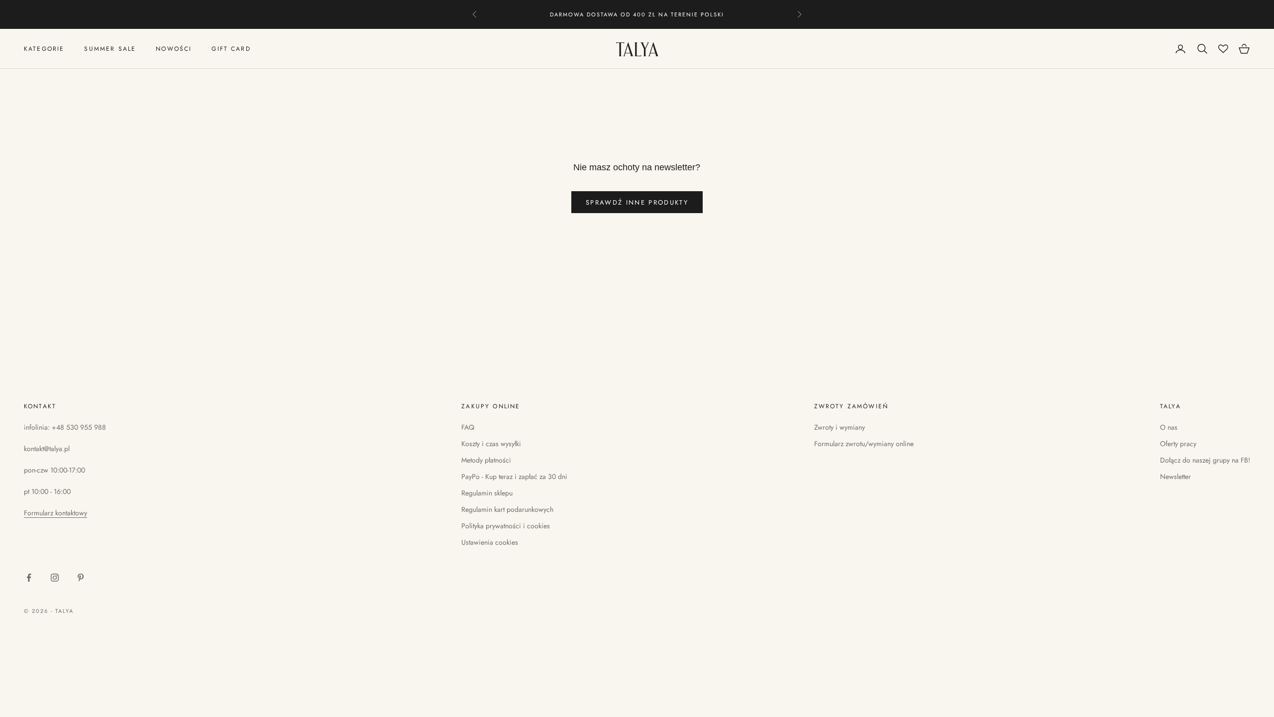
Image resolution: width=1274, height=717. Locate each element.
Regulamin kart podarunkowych (507, 509)
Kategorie (44, 48)
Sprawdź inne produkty (637, 202)
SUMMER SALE (110, 48)
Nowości (174, 48)
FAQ (467, 427)
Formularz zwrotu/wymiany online (864, 444)
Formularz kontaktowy (55, 513)
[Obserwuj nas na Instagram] (55, 578)
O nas (1168, 427)
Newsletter (1175, 476)
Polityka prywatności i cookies (505, 526)
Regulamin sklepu (487, 493)
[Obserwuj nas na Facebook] (29, 578)
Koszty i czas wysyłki (491, 444)
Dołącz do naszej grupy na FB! (1205, 460)
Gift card (231, 48)
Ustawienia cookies (489, 542)
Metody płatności (486, 460)
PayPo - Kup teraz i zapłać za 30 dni (514, 476)
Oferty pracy (1178, 444)
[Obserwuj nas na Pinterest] (81, 578)
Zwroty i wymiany (839, 427)
